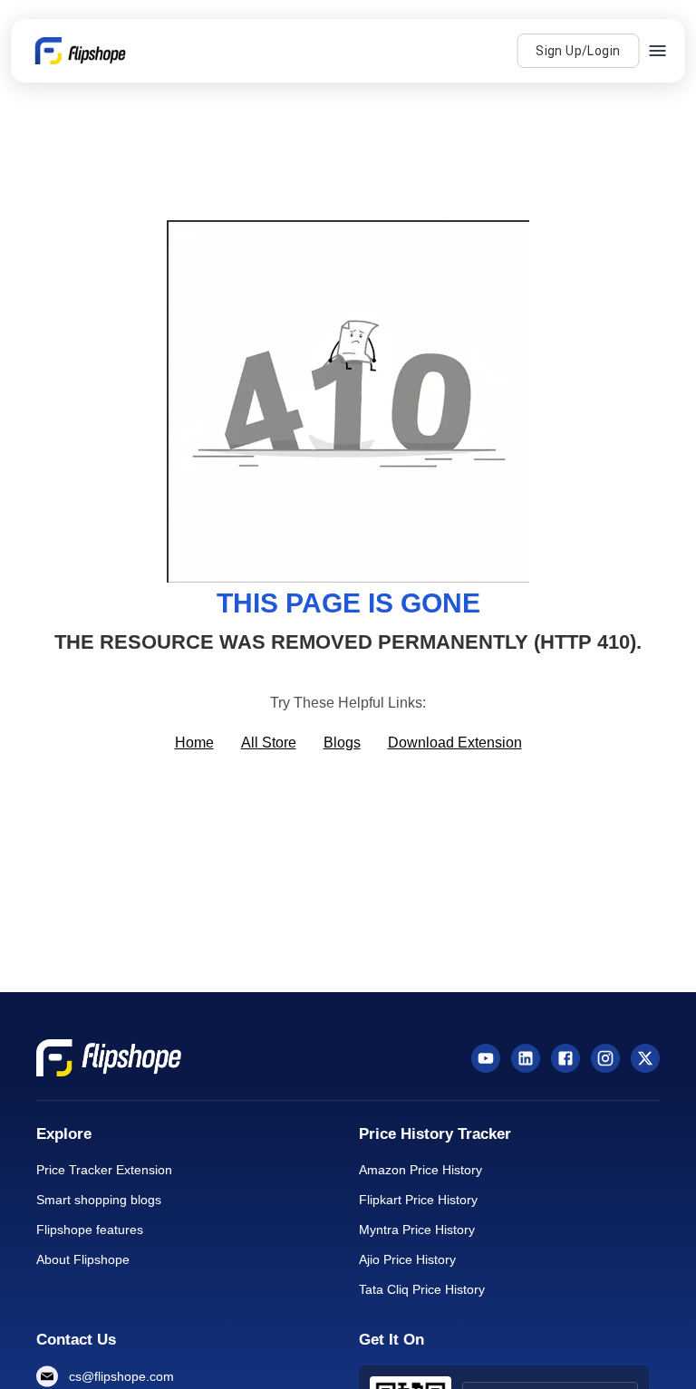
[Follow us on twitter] (645, 1058)
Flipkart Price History (418, 1199)
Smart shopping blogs (98, 1199)
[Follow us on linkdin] (525, 1058)
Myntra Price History (417, 1229)
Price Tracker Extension (104, 1169)
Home (194, 742)
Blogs (342, 742)
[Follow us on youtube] (485, 1058)
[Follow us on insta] (605, 1058)
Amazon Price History (420, 1169)
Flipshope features (89, 1229)
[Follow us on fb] (565, 1058)
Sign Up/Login (578, 50)
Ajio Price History (407, 1259)
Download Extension (455, 742)
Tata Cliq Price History (422, 1289)
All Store (268, 742)
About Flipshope (83, 1259)
